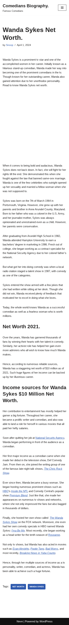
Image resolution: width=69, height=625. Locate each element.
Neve (20, 621)
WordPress (46, 621)
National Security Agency (49, 437)
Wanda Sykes (37, 587)
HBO (5, 491)
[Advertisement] (34, 127)
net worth (18, 587)
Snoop (9, 45)
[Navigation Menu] (62, 8)
